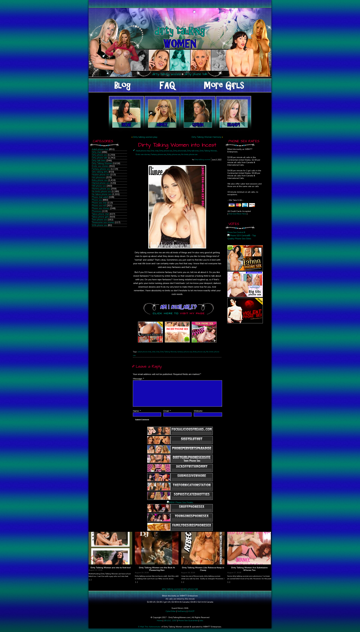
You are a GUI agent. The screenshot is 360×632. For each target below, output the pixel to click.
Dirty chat (96, 152)
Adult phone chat (100, 149)
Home (159, 620)
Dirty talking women (202, 159)
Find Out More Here (237, 213)
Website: (198, 411)
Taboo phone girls (100, 216)
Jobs (201, 620)
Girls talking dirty (100, 171)
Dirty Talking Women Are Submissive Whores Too (249, 568)
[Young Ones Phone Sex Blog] (204, 342)
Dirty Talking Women (102, 163)
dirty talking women (171, 589)
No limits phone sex (101, 191)
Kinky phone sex (100, 180)
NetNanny (181, 611)
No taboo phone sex (102, 194)
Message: (138, 378)
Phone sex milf (99, 205)
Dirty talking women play (145, 137)
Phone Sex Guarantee (188, 620)
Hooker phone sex (101, 174)
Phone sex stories (100, 208)
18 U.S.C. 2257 (170, 620)
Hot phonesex (99, 177)
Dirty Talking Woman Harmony (206, 137)
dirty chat (155, 352)
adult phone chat (144, 352)
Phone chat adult (100, 197)
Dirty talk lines (99, 160)
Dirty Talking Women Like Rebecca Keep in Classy (203, 568)
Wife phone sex (99, 225)
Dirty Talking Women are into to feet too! (111, 567)
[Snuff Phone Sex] (245, 322)
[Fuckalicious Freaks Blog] (150, 342)
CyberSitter (171, 611)
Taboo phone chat (100, 214)
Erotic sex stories (100, 166)
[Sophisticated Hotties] (245, 270)
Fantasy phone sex (101, 169)
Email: (167, 411)
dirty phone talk (190, 589)
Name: (137, 411)
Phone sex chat (99, 202)
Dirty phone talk (99, 157)
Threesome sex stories (103, 222)
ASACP (191, 611)
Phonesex (97, 211)
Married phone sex (101, 183)
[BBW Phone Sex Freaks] (245, 296)
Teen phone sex (99, 219)
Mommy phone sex (101, 188)
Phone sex (97, 199)
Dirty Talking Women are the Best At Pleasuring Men (157, 568)
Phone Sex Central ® (236, 232)
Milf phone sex (99, 185)
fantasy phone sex (184, 352)
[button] (268, 558)
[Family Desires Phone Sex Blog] (177, 342)
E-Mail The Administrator (149, 626)
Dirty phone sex (99, 154)
